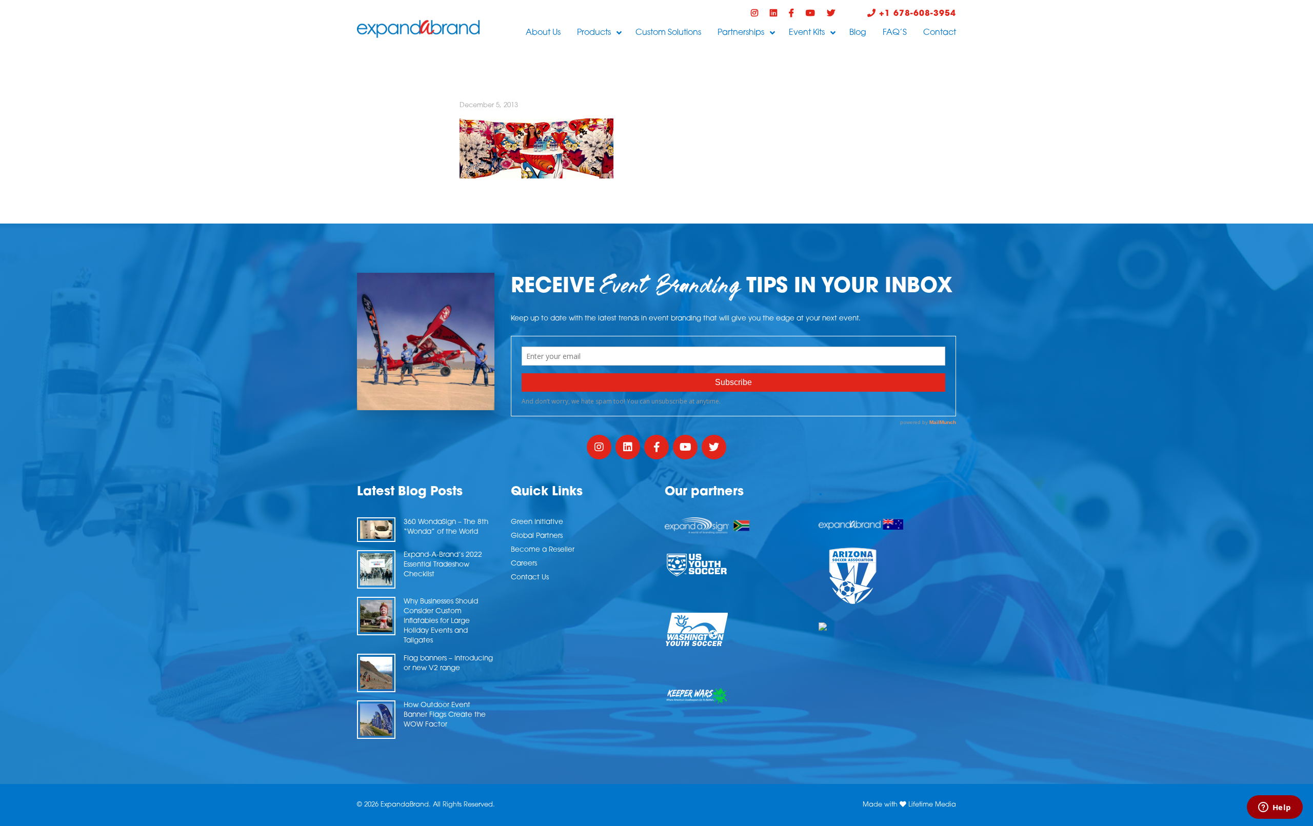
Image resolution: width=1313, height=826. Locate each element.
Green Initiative (537, 522)
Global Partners (537, 536)
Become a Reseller (542, 550)
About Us (543, 33)
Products (594, 33)
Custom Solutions (668, 33)
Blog (857, 33)
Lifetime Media (932, 804)
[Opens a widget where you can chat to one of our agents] (1274, 808)
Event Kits (807, 33)
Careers (524, 563)
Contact (939, 33)
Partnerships (741, 33)
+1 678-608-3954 (916, 14)
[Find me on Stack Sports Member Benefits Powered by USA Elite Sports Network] (887, 626)
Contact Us (530, 577)
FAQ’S (895, 33)
